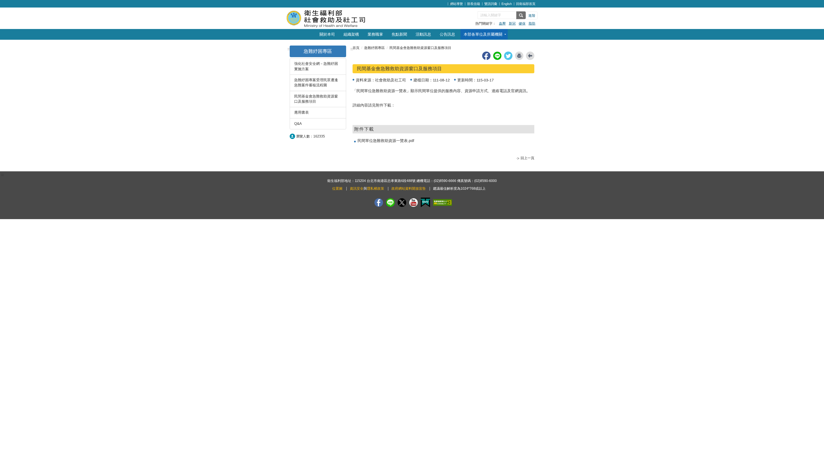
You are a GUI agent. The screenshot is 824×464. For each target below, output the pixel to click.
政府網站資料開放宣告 (408, 188)
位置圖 (337, 188)
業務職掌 (375, 34)
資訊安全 (357, 188)
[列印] (519, 56)
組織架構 (351, 34)
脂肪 (532, 23)
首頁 (356, 48)
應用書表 (301, 112)
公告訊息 (447, 34)
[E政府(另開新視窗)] (425, 202)
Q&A (298, 124)
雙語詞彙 (490, 4)
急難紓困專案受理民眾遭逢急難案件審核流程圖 (316, 82)
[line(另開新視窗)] (497, 56)
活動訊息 (423, 34)
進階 (531, 15)
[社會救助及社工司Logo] (338, 17)
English (506, 4)
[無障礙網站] (442, 202)
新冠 (512, 23)
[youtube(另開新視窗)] (413, 202)
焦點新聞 (399, 34)
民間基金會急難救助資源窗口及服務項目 (316, 99)
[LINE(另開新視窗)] (390, 202)
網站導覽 (456, 4)
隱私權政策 (375, 188)
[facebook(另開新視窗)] (486, 56)
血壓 (502, 23)
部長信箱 (473, 4)
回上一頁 (527, 158)
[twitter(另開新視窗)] (508, 56)
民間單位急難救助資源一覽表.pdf (385, 141)
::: (450, 3)
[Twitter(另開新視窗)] (402, 202)
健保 (522, 23)
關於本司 (327, 34)
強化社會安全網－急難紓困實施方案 (316, 66)
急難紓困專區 (318, 51)
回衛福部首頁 (525, 4)
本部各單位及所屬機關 (483, 34)
